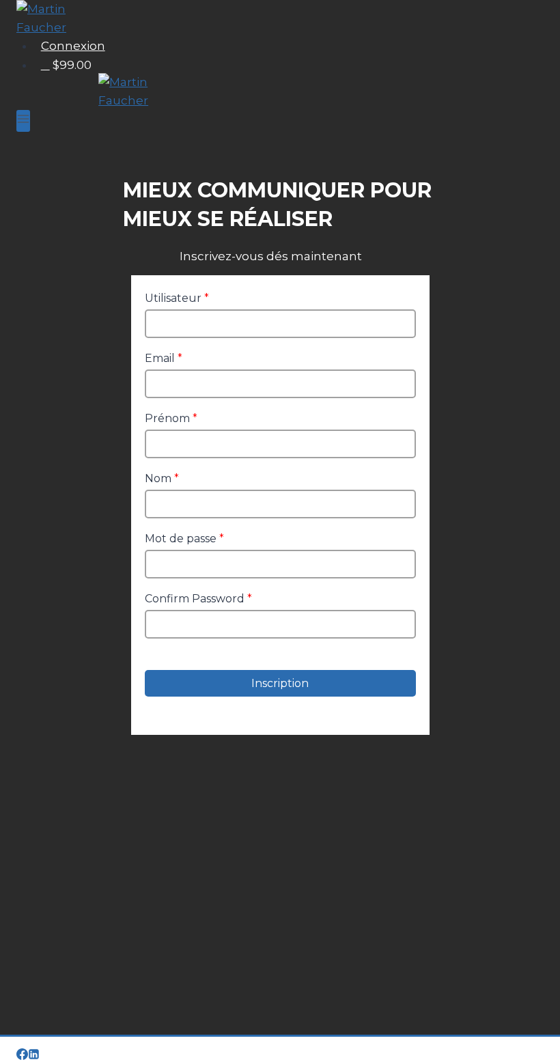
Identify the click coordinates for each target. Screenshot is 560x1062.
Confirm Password (198, 598)
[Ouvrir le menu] (23, 121)
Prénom (171, 418)
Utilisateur (177, 298)
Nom (162, 478)
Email (163, 358)
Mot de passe (184, 538)
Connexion (73, 46)
